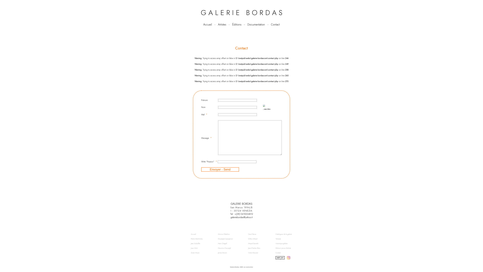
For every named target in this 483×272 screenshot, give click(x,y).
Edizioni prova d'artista (283, 248)
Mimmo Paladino (224, 234)
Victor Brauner (253, 253)
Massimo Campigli (224, 248)
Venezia (278, 239)
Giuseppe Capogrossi (225, 239)
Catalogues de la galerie (284, 234)
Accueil (207, 24)
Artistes (222, 24)
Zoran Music (195, 253)
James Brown (222, 253)
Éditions (236, 24)
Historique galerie (281, 243)
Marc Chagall (222, 243)
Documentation (256, 24)
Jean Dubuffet (195, 243)
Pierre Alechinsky (197, 239)
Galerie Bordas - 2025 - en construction (241, 267)
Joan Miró (194, 248)
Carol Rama (252, 234)
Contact (275, 24)
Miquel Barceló (253, 243)
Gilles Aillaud (252, 239)
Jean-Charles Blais (254, 248)
